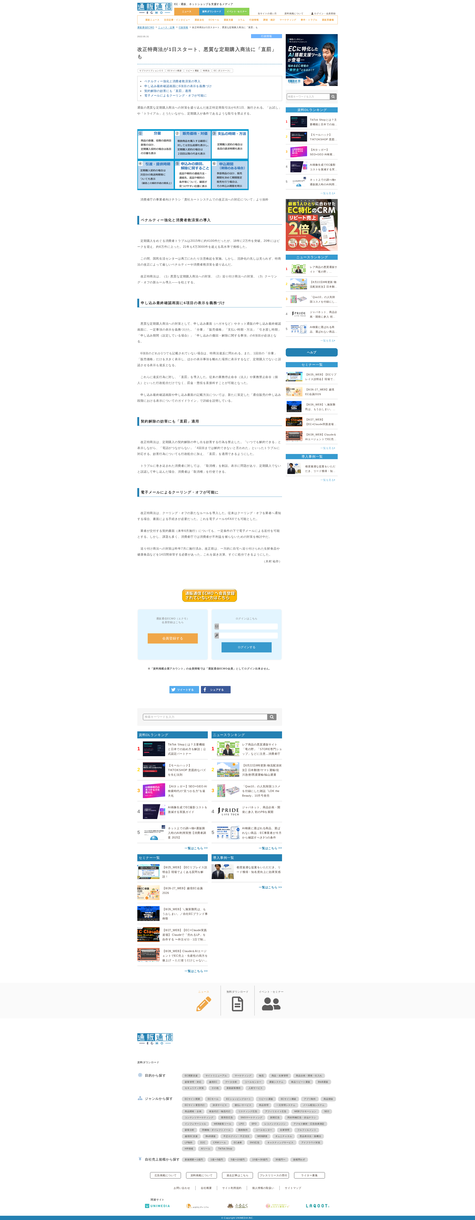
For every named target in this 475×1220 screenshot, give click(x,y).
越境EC (213, 1082)
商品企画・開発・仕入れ (309, 1075)
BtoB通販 (323, 1082)
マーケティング (288, 20)
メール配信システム (313, 1105)
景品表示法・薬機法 (310, 1136)
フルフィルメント (306, 1130)
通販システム (276, 1082)
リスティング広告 (247, 1111)
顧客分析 (189, 1130)
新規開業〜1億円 (194, 1159)
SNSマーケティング (251, 1117)
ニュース (186, 11)
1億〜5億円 (217, 1159)
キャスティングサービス (280, 1142)
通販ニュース (152, 20)
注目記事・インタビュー (177, 20)
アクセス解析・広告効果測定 (309, 1124)
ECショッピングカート (238, 1099)
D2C (202, 1142)
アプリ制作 (310, 1099)
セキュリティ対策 (194, 1088)
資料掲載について (294, 13)
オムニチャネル (283, 1136)
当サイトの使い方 (267, 13)
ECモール (214, 20)
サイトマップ (293, 1187)
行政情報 (254, 20)
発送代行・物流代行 (219, 1111)
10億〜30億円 (260, 1159)
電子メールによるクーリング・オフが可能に (175, 95)
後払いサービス (243, 1105)
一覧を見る (327, 193)
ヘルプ (312, 352)
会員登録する (172, 638)
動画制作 (243, 1130)
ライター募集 (309, 1175)
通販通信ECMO (145, 27)
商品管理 (263, 1105)
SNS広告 (255, 1142)
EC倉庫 (238, 1142)
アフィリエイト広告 (275, 1111)
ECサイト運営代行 (195, 1105)
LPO (241, 1124)
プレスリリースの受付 (273, 1175)
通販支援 (228, 20)
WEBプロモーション (305, 1111)
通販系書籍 (328, 20)
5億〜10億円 (238, 1159)
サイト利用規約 (232, 1187)
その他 (215, 1088)
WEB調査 (262, 1136)
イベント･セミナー (237, 11)
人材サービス (255, 1088)
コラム (241, 20)
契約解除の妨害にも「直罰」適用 (167, 90)
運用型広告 (227, 1117)
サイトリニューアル (216, 1075)
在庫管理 (284, 1130)
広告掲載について (166, 1175)
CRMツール (219, 1142)
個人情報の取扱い (263, 1187)
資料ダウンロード (211, 11)
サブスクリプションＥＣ (151, 70)
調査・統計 (269, 20)
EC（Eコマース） (223, 70)
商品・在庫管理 (280, 1075)
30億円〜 (281, 1159)
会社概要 (206, 1187)
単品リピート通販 (300, 1082)
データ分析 (231, 1082)
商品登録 (328, 1099)
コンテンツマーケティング (199, 1117)
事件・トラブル (309, 20)
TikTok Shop (225, 1148)
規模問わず (299, 1159)
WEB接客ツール (222, 1124)
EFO (254, 1124)
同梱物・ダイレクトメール (216, 1130)
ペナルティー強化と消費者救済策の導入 (172, 81)
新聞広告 (275, 1117)
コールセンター (253, 1082)
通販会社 (199, 20)
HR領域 (189, 1148)
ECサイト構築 (175, 70)
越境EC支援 (191, 1136)
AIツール (205, 1148)
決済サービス (220, 1105)
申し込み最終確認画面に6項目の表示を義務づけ (178, 86)
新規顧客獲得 (234, 1088)
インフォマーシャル (195, 1124)
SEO (326, 1111)
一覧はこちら (194, 848)
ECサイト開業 (192, 1099)
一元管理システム (285, 1105)
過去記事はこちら (238, 1175)
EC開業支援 (191, 1075)
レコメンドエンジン (275, 1124)
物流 (261, 1075)
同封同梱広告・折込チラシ (301, 1117)
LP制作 (189, 1142)
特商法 (206, 70)
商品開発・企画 (193, 1111)
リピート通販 (192, 70)
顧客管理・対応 (193, 1082)
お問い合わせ (182, 1187)
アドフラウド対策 (310, 1142)
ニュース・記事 (166, 27)
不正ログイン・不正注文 (236, 1136)
